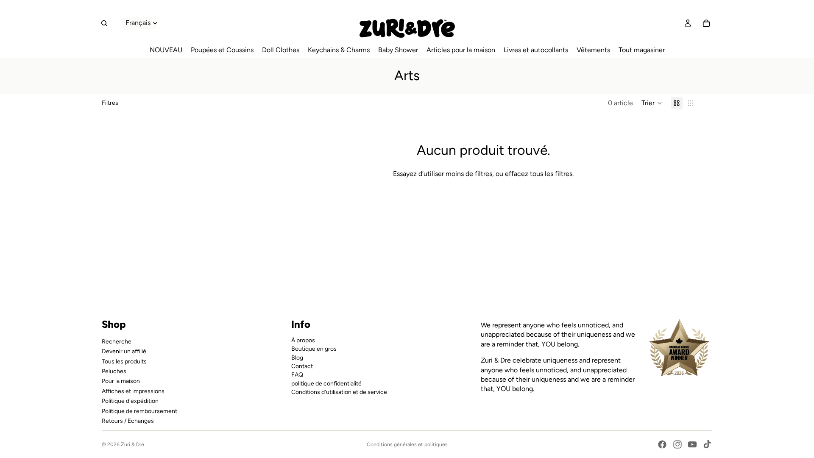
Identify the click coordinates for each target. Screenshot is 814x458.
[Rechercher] (104, 23)
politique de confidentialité (326, 383)
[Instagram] (677, 444)
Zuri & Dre (132, 444)
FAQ (297, 374)
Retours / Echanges (128, 420)
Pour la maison (121, 381)
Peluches (114, 371)
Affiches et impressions (133, 390)
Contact (302, 366)
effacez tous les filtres (538, 174)
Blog (297, 357)
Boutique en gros (314, 348)
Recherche (116, 341)
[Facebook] (662, 444)
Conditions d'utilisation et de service (339, 392)
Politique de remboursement (139, 410)
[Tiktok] (707, 444)
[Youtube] (692, 444)
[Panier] (706, 23)
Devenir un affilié (124, 351)
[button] (651, 103)
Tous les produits (124, 361)
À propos (303, 340)
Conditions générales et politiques (407, 444)
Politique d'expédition (130, 401)
